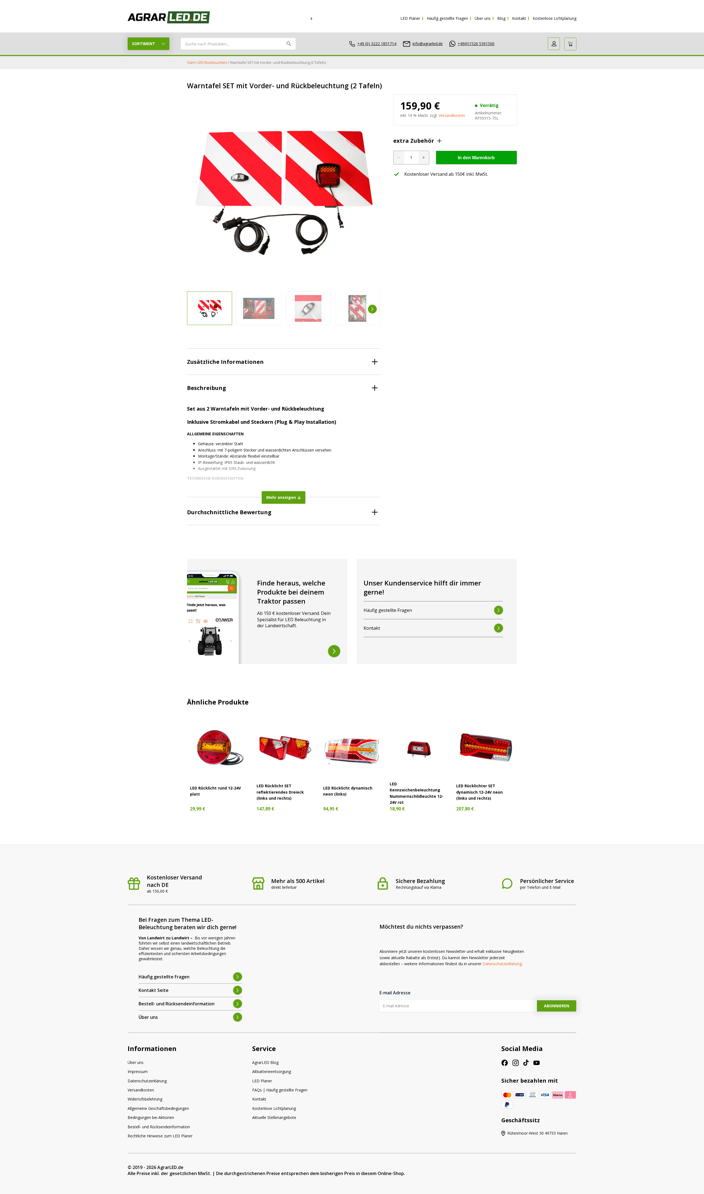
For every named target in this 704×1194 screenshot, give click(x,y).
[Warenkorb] (570, 44)
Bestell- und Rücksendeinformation (159, 1126)
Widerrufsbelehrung (145, 1099)
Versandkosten (452, 115)
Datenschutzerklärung (502, 963)
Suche (289, 44)
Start (191, 62)
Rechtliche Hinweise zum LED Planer (160, 1135)
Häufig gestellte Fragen (447, 18)
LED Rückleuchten (212, 62)
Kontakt (519, 18)
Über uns (483, 18)
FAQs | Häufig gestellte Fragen (279, 1090)
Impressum (138, 1071)
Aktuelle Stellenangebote (274, 1117)
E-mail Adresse (395, 993)
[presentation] (194, 309)
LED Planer (410, 18)
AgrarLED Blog (265, 1062)
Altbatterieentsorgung (271, 1071)
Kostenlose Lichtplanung (554, 18)
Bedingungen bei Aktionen (151, 1117)
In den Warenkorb (476, 157)
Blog (501, 18)
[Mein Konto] (554, 43)
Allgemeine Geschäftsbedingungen (158, 1108)
